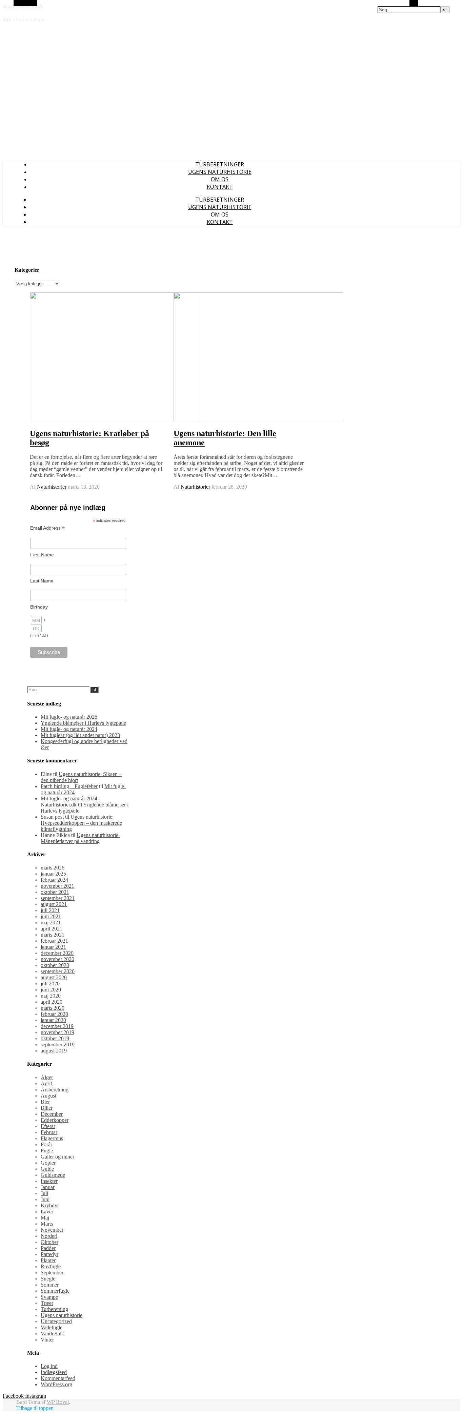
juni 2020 (51, 989)
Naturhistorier (51, 487)
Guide (47, 1169)
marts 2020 (52, 1008)
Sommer (50, 1285)
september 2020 (58, 971)
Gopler (48, 1163)
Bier (45, 1102)
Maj (45, 1218)
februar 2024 (54, 880)
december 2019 (57, 1026)
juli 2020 (50, 983)
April (46, 1083)
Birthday (39, 607)
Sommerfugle (55, 1291)
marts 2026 (52, 867)
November (52, 1230)
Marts (47, 1224)
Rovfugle (51, 1266)
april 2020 (51, 1002)
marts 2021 (52, 935)
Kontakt (220, 186)
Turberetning (54, 1309)
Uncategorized (56, 1321)
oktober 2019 (55, 1038)
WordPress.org (56, 1384)
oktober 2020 (55, 965)
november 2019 (57, 1032)
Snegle (48, 1279)
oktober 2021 (55, 892)
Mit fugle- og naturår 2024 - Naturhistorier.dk (70, 801)
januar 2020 (53, 1020)
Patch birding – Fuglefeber (69, 786)
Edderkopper (54, 1120)
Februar (49, 1132)
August (48, 1096)
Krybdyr (50, 1205)
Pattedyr (49, 1254)
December (52, 1114)
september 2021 (58, 898)
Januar (48, 1187)
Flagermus (52, 1138)
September (52, 1272)
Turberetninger (219, 164)
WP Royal (58, 1402)
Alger (47, 1077)
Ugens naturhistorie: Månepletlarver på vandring (80, 838)
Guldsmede (53, 1175)
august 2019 (54, 1050)
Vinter (47, 1340)
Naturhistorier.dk (23, 7)
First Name (42, 554)
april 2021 (51, 928)
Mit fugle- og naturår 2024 (69, 729)
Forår (46, 1144)
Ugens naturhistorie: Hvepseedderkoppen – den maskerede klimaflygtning (81, 823)
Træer (47, 1303)
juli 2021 (50, 910)
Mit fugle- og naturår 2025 (69, 717)
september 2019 (58, 1044)
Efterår (48, 1126)
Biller (47, 1108)
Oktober (49, 1242)
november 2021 (57, 886)
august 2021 (54, 904)
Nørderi (49, 1236)
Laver (47, 1211)
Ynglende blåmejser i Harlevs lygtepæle (83, 723)
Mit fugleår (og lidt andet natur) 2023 (80, 735)
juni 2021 (51, 916)
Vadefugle (51, 1327)
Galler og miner (57, 1157)
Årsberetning (54, 1089)
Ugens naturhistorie (219, 172)
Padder (48, 1248)
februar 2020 (54, 1014)
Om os (219, 179)
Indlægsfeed (54, 1372)
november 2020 (57, 959)
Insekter (49, 1181)
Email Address (47, 528)
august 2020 (54, 977)
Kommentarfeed (58, 1378)
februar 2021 (54, 941)
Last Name (42, 580)
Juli (44, 1193)
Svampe (49, 1297)
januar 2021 (53, 947)
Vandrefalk (52, 1333)
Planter (48, 1260)
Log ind (49, 1366)
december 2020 (57, 953)
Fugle (47, 1150)
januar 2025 (53, 874)
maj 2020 (51, 996)
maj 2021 (51, 922)
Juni (45, 1199)
